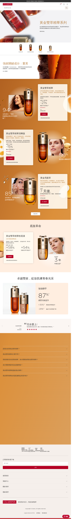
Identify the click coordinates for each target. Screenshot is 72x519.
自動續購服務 (37, 450)
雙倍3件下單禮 (24, 449)
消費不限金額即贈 (25, 451)
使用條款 (38, 513)
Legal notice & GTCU (29, 513)
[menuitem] (60, 4)
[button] (69, 326)
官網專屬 (42, 450)
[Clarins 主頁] (7, 4)
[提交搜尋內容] (66, 7)
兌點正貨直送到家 (31, 451)
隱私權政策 (44, 513)
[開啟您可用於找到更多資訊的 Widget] (66, 516)
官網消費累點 (30, 450)
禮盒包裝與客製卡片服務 (44, 451)
